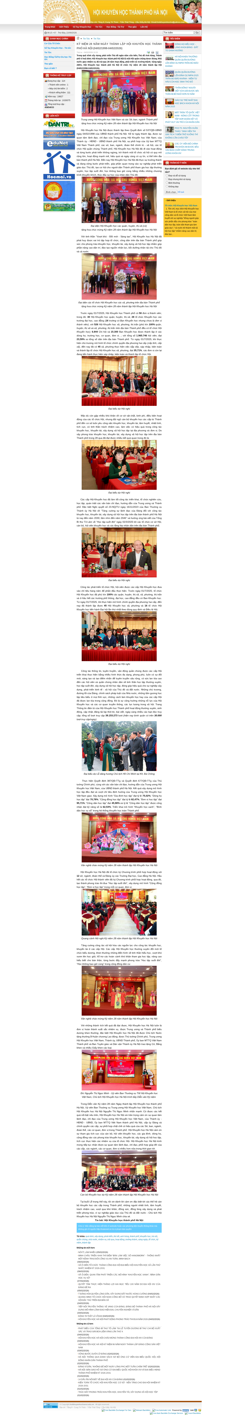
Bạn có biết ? (50, 68)
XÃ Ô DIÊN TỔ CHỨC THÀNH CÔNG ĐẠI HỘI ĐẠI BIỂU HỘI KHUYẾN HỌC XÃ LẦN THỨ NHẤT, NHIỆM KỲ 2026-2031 (119, 1266)
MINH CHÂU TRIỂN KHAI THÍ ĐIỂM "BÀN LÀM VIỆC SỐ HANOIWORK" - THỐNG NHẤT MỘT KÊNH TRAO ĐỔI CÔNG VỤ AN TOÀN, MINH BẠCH (119, 1257)
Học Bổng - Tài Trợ (115, 27)
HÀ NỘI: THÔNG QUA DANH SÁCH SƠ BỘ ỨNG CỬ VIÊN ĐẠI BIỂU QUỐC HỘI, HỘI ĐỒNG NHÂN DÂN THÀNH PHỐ (119, 1358)
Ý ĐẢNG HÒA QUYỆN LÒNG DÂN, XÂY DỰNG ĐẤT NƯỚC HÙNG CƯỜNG (112, 1294)
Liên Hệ (144, 27)
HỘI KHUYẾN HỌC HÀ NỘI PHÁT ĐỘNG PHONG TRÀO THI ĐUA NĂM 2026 (113, 1319)
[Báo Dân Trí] (59, 128)
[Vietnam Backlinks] (141, 1410)
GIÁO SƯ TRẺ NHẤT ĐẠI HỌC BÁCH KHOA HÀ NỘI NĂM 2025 (182, 103)
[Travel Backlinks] (193, 1413)
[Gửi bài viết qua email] (148, 52)
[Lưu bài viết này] (157, 52)
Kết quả (181, 192)
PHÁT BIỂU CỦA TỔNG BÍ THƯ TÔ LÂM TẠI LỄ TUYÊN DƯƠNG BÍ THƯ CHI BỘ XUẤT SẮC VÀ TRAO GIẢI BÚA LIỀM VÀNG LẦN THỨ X (119, 1330)
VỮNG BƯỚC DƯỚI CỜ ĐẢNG (92, 1354)
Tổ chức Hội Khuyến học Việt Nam (181, 205)
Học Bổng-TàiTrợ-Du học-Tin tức (57, 58)
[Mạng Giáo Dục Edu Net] (59, 149)
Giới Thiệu (64, 27)
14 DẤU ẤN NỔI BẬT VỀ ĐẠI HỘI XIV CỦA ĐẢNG (100, 1379)
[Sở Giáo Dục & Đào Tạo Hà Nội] (59, 211)
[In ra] (152, 52)
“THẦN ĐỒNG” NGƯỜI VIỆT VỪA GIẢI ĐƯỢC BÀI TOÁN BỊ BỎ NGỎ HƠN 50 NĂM (182, 91)
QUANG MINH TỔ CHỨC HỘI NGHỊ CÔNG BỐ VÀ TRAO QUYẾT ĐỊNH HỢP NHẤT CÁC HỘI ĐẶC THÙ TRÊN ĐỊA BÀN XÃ (119, 1298)
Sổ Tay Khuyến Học (82, 27)
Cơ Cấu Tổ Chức (52, 43)
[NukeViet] (186, 1410)
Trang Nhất (50, 27)
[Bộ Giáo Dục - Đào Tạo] (59, 137)
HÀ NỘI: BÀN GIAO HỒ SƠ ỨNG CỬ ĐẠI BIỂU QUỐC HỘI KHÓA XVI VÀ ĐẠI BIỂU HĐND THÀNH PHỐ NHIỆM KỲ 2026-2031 (119, 1371)
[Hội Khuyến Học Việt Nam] (59, 201)
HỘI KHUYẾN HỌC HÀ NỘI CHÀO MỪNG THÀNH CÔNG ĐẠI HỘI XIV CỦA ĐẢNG (115, 1338)
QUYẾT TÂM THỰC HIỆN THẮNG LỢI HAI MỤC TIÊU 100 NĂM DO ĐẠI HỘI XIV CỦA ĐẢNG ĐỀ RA (119, 1286)
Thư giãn (132, 27)
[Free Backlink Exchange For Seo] (116, 1410)
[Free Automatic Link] (162, 1410)
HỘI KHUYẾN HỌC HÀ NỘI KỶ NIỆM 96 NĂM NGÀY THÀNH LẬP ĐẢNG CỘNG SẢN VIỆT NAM (119, 1346)
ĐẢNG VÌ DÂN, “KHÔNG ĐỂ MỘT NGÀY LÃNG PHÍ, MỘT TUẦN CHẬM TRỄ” (113, 1366)
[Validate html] (196, 1410)
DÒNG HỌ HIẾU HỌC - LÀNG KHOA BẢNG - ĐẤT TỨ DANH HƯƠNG (181, 47)
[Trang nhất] (78, 39)
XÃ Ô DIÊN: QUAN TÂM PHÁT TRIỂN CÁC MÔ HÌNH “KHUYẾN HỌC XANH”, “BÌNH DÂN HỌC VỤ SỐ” (119, 1276)
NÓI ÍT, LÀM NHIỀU (87, 1252)
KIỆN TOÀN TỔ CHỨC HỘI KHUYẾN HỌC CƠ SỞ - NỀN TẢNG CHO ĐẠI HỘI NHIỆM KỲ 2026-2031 (119, 1384)
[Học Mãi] (59, 179)
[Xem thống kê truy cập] (50, 1407)
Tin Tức (98, 27)
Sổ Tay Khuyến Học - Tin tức (57, 48)
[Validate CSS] (200, 1410)
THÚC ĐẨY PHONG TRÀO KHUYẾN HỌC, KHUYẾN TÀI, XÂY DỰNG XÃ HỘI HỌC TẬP (118, 1392)
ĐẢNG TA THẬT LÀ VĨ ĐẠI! (90, 1316)
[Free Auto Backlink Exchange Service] (166, 1413)
